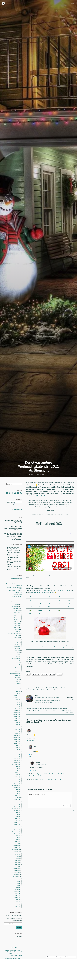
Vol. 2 (43, 647)
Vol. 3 (55, 647)
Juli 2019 (18, 835)
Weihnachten (29, 689)
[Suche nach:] (14, 484)
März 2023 (17, 753)
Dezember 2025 (16, 697)
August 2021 (17, 787)
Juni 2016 (18, 901)
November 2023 (16, 737)
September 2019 (16, 832)
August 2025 (17, 699)
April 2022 (17, 772)
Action (18, 652)
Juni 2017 (18, 884)
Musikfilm (17, 675)
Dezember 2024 (16, 712)
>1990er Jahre (16, 623)
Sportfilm (18, 681)
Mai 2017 (18, 885)
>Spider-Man (17, 646)
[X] (10, 493)
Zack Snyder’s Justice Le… (13, 549)
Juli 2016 (18, 899)
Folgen (19, 927)
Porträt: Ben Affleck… (12, 547)
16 (29, 607)
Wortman (34, 730)
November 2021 (16, 782)
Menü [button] (72, 3)
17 (40, 607)
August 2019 (17, 833)
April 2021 (17, 795)
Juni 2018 (17, 860)
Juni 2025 (18, 703)
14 (59, 603)
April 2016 (17, 905)
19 (59, 607)
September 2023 (16, 741)
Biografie (18, 656)
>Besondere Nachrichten (14, 633)
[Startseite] (3, 3)
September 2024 (16, 718)
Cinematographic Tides (16, 578)
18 (49, 607)
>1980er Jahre (16, 621)
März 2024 (17, 730)
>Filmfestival (16, 637)
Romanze (17, 677)
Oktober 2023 (17, 739)
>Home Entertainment (14, 639)
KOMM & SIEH (18, 592)
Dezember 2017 (16, 872)
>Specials (30, 474)
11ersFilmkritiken (17, 509)
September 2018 (16, 855)
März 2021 (17, 797)
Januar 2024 (17, 733)
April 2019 (17, 841)
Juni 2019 (18, 837)
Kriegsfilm (17, 671)
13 (50, 603)
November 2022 (16, 760)
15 (69, 603)
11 (30, 603)
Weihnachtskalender (38, 689)
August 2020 (17, 810)
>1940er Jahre (17, 614)
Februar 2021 (17, 799)
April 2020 (17, 818)
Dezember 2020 (16, 803)
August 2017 (17, 880)
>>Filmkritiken (15, 606)
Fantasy (18, 664)
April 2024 (17, 728)
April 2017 (17, 887)
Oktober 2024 (17, 716)
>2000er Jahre (16, 625)
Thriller (18, 683)
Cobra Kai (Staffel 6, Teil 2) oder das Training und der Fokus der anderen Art (13, 530)
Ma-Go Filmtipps (18, 594)
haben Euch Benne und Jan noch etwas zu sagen (54, 590)
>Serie (18, 643)
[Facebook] (7, 493)
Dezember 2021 (16, 780)
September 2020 (16, 808)
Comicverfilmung (16, 658)
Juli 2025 (18, 701)
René (26, 474)
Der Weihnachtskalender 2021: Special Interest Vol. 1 (48, 780)
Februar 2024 (17, 732)
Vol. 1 (31, 647)
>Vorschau (17, 648)
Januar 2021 (17, 801)
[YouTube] (15, 493)
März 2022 (17, 774)
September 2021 (16, 785)
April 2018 (17, 864)
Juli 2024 (18, 722)
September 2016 (16, 895)
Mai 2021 (18, 793)
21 (29, 610)
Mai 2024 (18, 726)
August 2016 (17, 897)
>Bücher (18, 631)
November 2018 (16, 851)
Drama (18, 662)
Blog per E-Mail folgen (16, 912)
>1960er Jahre (17, 618)
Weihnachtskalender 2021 (49, 689)
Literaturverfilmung (15, 673)
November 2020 (16, 805)
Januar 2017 (17, 893)
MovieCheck (40, 496)
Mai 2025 (18, 705)
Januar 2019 (17, 847)
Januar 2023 (17, 757)
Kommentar (66, 805)
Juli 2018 (17, 858)
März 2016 (17, 907)
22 (39, 610)
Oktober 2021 (17, 783)
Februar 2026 (17, 695)
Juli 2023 (18, 745)
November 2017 (16, 874)
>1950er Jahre (17, 616)
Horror (18, 666)
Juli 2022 (18, 766)
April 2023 (17, 751)
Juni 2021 (18, 791)
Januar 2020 (17, 824)
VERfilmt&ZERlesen (17, 596)
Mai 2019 (18, 839)
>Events (18, 635)
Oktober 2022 (17, 762)
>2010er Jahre (15, 627)
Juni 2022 (18, 768)
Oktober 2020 (17, 807)
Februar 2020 (17, 822)
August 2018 (17, 857)
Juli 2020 (18, 812)
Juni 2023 (18, 747)
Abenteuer (17, 650)
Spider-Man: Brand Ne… (13, 556)
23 (50, 610)
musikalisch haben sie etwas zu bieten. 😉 (43, 592)
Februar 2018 (16, 868)
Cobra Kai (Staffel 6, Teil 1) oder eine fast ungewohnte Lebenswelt (13, 534)
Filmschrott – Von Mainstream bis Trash (14, 587)
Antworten (31, 740)
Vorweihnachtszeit (62, 688)
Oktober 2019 (17, 830)
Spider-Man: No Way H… (13, 550)
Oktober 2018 (16, 853)
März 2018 (17, 866)
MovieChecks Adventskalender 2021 (48, 688)
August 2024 (17, 720)
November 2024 (16, 714)
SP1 (30, 613)
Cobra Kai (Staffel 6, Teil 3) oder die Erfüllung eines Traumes (13, 525)
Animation (17, 654)
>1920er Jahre (17, 612)
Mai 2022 (18, 770)
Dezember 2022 (16, 758)
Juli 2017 (18, 882)
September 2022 (16, 764)
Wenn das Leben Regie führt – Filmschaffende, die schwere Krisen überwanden (14, 538)
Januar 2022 (17, 778)
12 (40, 603)
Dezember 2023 (16, 735)
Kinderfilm (17, 668)
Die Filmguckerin (18, 580)
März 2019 (17, 843)
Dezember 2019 (16, 826)
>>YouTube (17, 610)
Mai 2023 (18, 749)
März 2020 (17, 820)
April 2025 (17, 706)
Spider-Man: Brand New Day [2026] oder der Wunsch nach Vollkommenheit (12, 951)
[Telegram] (18, 493)
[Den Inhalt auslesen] (11, 948)
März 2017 (17, 889)
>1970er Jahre (17, 619)
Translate (19, 504)
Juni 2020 (18, 814)
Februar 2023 (17, 755)
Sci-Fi (18, 679)
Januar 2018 (17, 870)
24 (58, 610)
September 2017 (16, 878)
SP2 (40, 613)
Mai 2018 (17, 862)
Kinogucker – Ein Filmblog (15, 590)
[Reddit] (20, 493)
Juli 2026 (18, 691)
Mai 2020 (18, 816)
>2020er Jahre (16, 629)
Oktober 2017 (16, 876)
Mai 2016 (18, 903)
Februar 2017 (17, 891)
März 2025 (17, 708)
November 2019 (16, 828)
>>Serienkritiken (16, 608)
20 (69, 607)
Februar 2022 (17, 776)
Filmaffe (20, 582)
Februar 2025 (17, 710)
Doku (19, 660)
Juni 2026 (18, 693)
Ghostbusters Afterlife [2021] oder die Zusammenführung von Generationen (47, 708)
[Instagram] (12, 493)
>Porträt (18, 641)
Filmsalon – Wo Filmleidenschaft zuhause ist (14, 584)
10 (69, 600)
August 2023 (17, 743)
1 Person (33, 738)
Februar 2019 (16, 845)
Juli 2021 (18, 789)
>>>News (17, 604)
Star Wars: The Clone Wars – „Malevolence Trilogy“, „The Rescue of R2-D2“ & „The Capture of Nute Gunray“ (50, 711)
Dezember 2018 (16, 849)
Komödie (18, 670)
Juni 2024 (18, 724)
